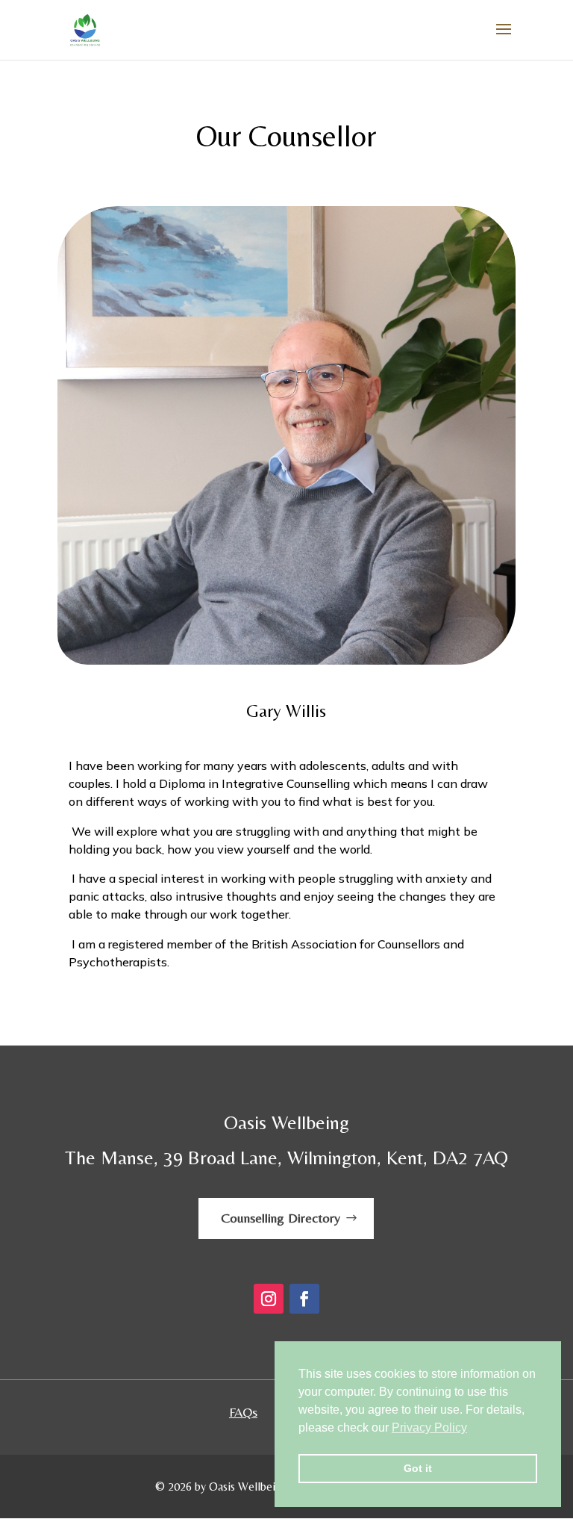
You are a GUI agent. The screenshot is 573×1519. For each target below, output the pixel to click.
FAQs (243, 1412)
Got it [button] (418, 1468)
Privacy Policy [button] (429, 1427)
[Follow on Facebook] (304, 1299)
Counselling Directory (280, 1218)
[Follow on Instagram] (269, 1299)
